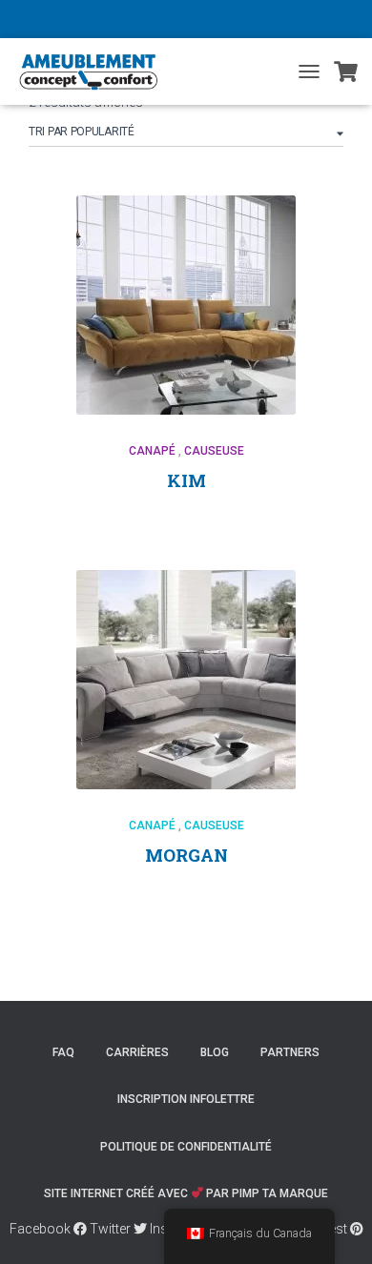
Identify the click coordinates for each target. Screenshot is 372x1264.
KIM (186, 480)
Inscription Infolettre (186, 1099)
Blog (214, 1052)
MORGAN (186, 855)
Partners (290, 1052)
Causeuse (214, 451)
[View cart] (346, 71)
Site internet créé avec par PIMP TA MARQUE (186, 1193)
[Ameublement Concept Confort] (97, 71)
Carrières (137, 1052)
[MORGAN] (186, 679)
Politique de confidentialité (186, 1146)
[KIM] (186, 305)
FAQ (63, 1052)
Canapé (152, 451)
